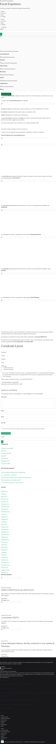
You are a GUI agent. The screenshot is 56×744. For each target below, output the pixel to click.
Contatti (3, 16)
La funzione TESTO (10, 617)
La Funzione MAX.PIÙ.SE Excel (10, 374)
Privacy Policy (19, 741)
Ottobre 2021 (4, 537)
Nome (3, 410)
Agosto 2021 (4, 542)
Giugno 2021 (4, 547)
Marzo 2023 (4, 496)
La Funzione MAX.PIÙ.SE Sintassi (44, 374)
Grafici (2, 77)
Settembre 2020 (5, 570)
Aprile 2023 (4, 493)
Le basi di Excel (4, 54)
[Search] (1, 34)
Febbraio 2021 (4, 557)
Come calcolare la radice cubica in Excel (18, 700)
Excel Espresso (10, 4)
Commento (4, 396)
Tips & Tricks (3, 65)
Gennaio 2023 (4, 501)
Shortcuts (3, 71)
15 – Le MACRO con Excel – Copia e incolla (12, 482)
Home (2, 11)
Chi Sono (3, 13)
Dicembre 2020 (5, 562)
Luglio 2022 (4, 514)
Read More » (4, 598)
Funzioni (2, 60)
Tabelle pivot (4, 461)
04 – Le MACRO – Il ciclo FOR (9, 475)
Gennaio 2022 (4, 529)
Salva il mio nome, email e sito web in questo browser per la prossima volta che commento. (24, 428)
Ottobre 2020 (4, 567)
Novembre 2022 (5, 506)
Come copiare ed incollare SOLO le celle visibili (13, 472)
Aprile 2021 (4, 552)
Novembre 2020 (5, 565)
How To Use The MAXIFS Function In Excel (13, 373)
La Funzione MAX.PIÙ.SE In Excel (26, 374)
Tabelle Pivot (4, 83)
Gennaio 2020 (4, 572)
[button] (28, 351)
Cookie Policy (27, 741)
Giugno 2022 (4, 516)
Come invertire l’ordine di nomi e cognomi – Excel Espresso (16, 477)
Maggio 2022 (4, 519)
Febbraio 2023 (4, 499)
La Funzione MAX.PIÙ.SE (31, 373)
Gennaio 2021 (4, 559)
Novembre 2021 (5, 534)
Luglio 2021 (4, 544)
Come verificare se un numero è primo (17, 704)
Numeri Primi (6, 708)
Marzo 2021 (4, 554)
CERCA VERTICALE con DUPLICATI (17, 590)
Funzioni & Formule (8, 369)
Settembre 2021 (5, 539)
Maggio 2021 (4, 549)
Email (2, 416)
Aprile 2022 (4, 521)
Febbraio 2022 (4, 527)
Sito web (3, 422)
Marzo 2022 (4, 524)
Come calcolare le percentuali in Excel (11, 480)
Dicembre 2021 (5, 532)
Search (2, 29)
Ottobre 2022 (4, 509)
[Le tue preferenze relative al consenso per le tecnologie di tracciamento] (2, 741)
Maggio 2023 (4, 491)
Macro (2, 89)
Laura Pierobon (41, 741)
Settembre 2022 (5, 511)
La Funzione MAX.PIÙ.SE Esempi (46, 373)
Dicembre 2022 (5, 504)
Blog (2, 15)
